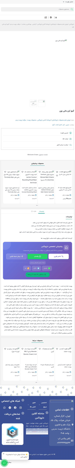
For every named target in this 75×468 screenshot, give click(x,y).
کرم (64, 125)
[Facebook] (15, 407)
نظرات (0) (33, 211)
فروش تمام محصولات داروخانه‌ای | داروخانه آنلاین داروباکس (52, 24)
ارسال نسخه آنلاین (15, 256)
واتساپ (36, 256)
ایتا (25, 268)
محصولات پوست (31, 120)
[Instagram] (20, 407)
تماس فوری (57, 256)
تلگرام (35, 268)
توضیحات (41, 211)
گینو (53, 125)
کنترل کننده (59, 125)
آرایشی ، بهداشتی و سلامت (29, 24)
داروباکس (71, 24)
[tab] (41, 211)
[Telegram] (9, 407)
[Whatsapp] (4, 407)
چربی (67, 125)
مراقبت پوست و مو (15, 24)
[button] (38, 205)
